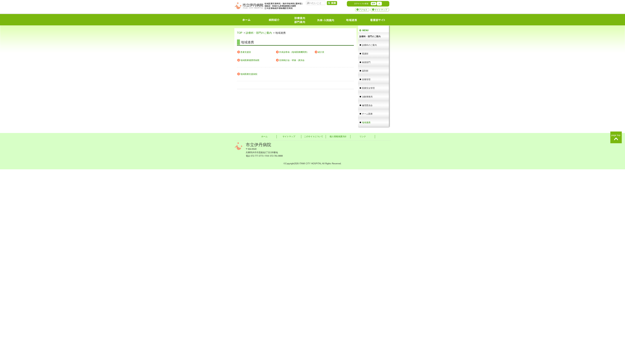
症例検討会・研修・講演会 (292, 60)
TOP (239, 32)
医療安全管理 (368, 88)
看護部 (365, 53)
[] (331, 3)
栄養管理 (366, 79)
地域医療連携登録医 (249, 60)
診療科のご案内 (369, 45)
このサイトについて (313, 136)
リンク (363, 136)
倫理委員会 (367, 105)
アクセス (363, 9)
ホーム (264, 136)
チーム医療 (367, 114)
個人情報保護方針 (338, 136)
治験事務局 (367, 96)
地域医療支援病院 (248, 74)
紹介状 (321, 52)
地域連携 (366, 122)
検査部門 (366, 62)
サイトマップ (381, 9)
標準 (373, 4)
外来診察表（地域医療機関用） (294, 52)
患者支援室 (245, 52)
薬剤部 (365, 71)
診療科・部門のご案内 (259, 32)
